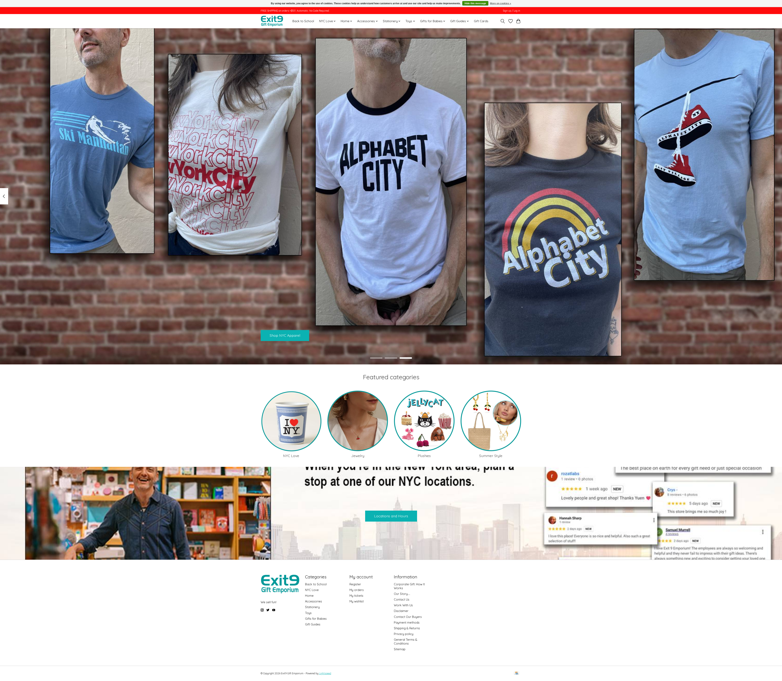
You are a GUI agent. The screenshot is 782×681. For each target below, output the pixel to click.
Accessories (313, 601)
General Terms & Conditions (405, 641)
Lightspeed (325, 673)
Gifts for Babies (316, 619)
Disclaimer (401, 611)
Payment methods (407, 622)
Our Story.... (402, 594)
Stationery (312, 607)
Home (309, 596)
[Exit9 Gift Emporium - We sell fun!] (272, 21)
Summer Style (490, 455)
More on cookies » (500, 3)
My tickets (356, 596)
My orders (356, 590)
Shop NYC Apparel (285, 335)
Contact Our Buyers (408, 617)
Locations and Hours (391, 516)
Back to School (303, 21)
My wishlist (356, 601)
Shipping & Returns (407, 628)
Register (355, 584)
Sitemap (399, 649)
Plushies (424, 455)
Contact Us (401, 599)
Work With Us (403, 605)
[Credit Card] (516, 673)
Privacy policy (403, 634)
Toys (308, 613)
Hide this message (475, 3)
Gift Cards (481, 21)
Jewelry (357, 455)
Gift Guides (312, 624)
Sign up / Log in (511, 10)
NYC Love (291, 455)
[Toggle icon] (503, 21)
